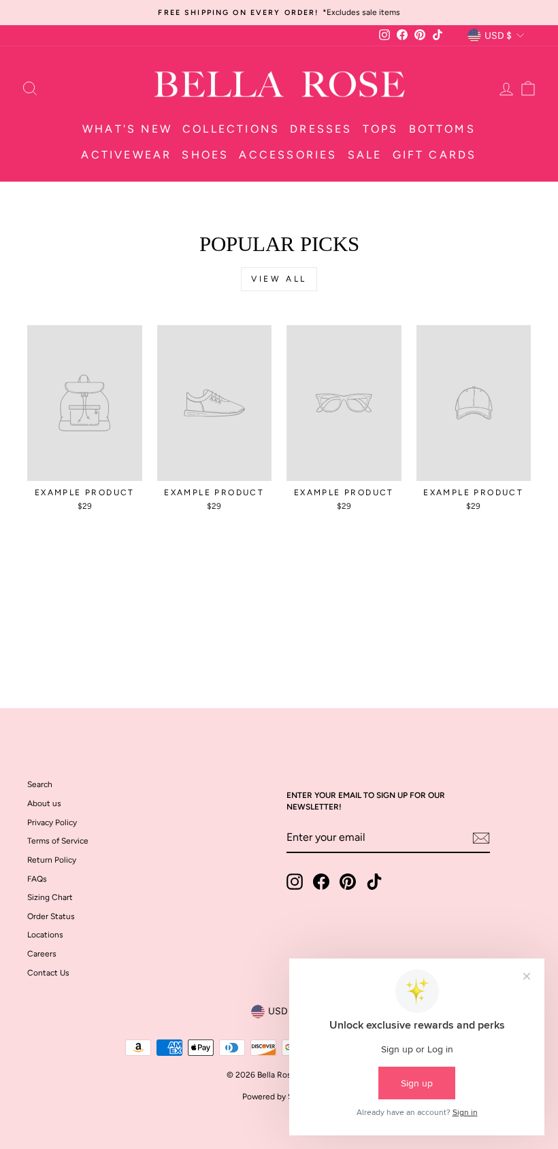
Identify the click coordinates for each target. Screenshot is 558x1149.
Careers (41, 954)
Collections (231, 128)
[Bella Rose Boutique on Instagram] (294, 881)
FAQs (37, 879)
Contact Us (48, 973)
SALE (365, 154)
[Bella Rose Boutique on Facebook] (321, 881)
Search (39, 784)
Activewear (126, 154)
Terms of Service (57, 841)
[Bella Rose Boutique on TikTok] (374, 881)
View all (279, 279)
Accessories (288, 154)
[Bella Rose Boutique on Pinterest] (348, 881)
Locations (45, 934)
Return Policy (51, 860)
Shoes (205, 154)
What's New (127, 128)
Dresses (321, 128)
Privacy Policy (52, 822)
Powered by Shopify (279, 1096)
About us (44, 803)
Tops (381, 128)
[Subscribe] (481, 838)
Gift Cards (435, 154)
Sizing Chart (50, 897)
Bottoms (442, 128)
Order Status (51, 916)
